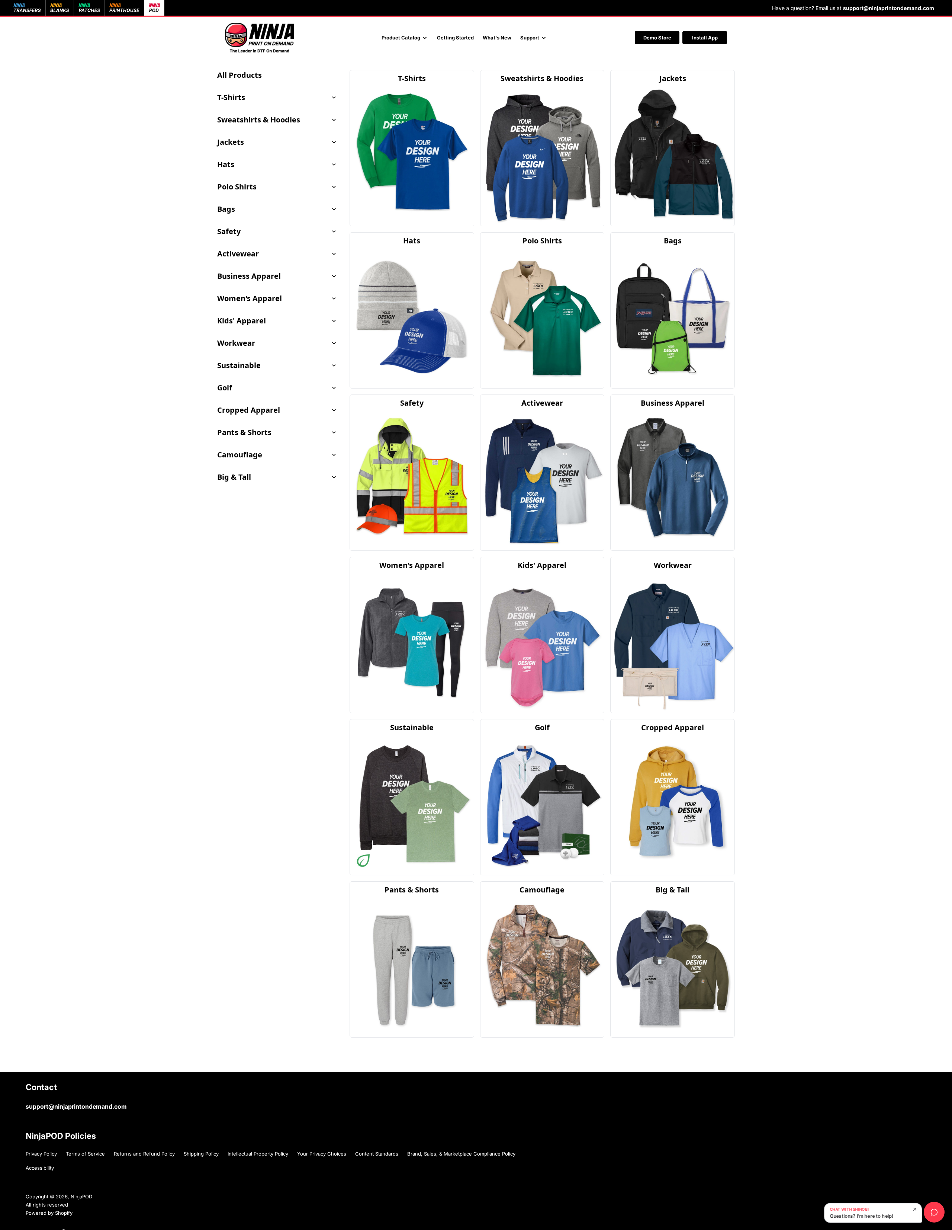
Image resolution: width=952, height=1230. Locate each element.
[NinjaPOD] (259, 37)
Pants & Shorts (244, 432)
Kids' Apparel (241, 321)
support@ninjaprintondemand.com (76, 1106)
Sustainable (239, 365)
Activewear (238, 254)
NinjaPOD (81, 1196)
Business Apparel (249, 276)
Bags (226, 209)
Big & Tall (234, 477)
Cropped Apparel (248, 410)
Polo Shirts (237, 187)
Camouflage (239, 455)
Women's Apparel (249, 298)
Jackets (230, 142)
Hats (225, 164)
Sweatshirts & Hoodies (258, 120)
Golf (224, 388)
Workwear (236, 343)
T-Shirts (231, 97)
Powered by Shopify (49, 1213)
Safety (229, 231)
